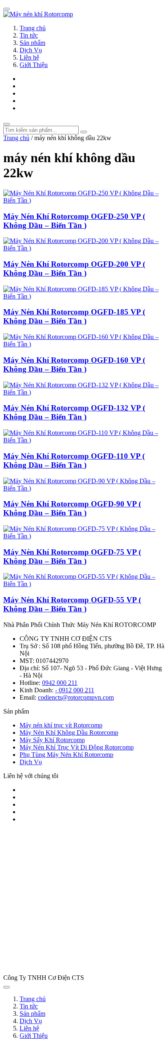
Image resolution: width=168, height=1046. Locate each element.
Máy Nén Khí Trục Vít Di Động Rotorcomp (77, 747)
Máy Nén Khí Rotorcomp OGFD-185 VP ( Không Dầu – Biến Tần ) (74, 316)
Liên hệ (29, 57)
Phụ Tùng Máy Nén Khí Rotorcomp (66, 754)
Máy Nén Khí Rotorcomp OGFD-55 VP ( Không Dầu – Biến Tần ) (72, 604)
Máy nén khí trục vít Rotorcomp (61, 725)
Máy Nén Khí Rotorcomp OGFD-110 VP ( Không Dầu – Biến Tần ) (74, 460)
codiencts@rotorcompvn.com (76, 697)
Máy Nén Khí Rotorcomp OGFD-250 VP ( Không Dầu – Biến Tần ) (74, 221)
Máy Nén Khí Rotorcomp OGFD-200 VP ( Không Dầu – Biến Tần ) (74, 268)
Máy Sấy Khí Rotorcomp (52, 739)
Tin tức (29, 35)
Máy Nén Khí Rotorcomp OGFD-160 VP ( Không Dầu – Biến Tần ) (74, 364)
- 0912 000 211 (74, 690)
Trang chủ (33, 28)
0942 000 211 (59, 682)
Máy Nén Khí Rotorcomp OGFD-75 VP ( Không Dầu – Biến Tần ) (72, 556)
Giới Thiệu (34, 64)
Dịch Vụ (31, 50)
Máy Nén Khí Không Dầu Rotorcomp (69, 732)
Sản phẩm (32, 42)
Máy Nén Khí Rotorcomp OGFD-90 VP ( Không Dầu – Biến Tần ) (72, 508)
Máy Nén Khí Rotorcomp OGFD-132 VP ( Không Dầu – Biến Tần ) (74, 412)
